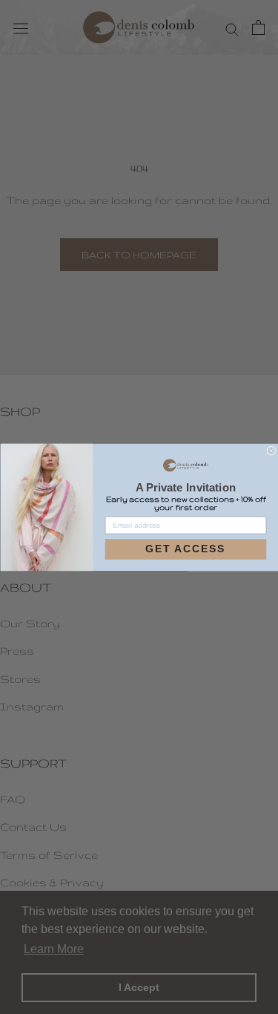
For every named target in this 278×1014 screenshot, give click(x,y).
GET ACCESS (185, 549)
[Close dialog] (271, 450)
